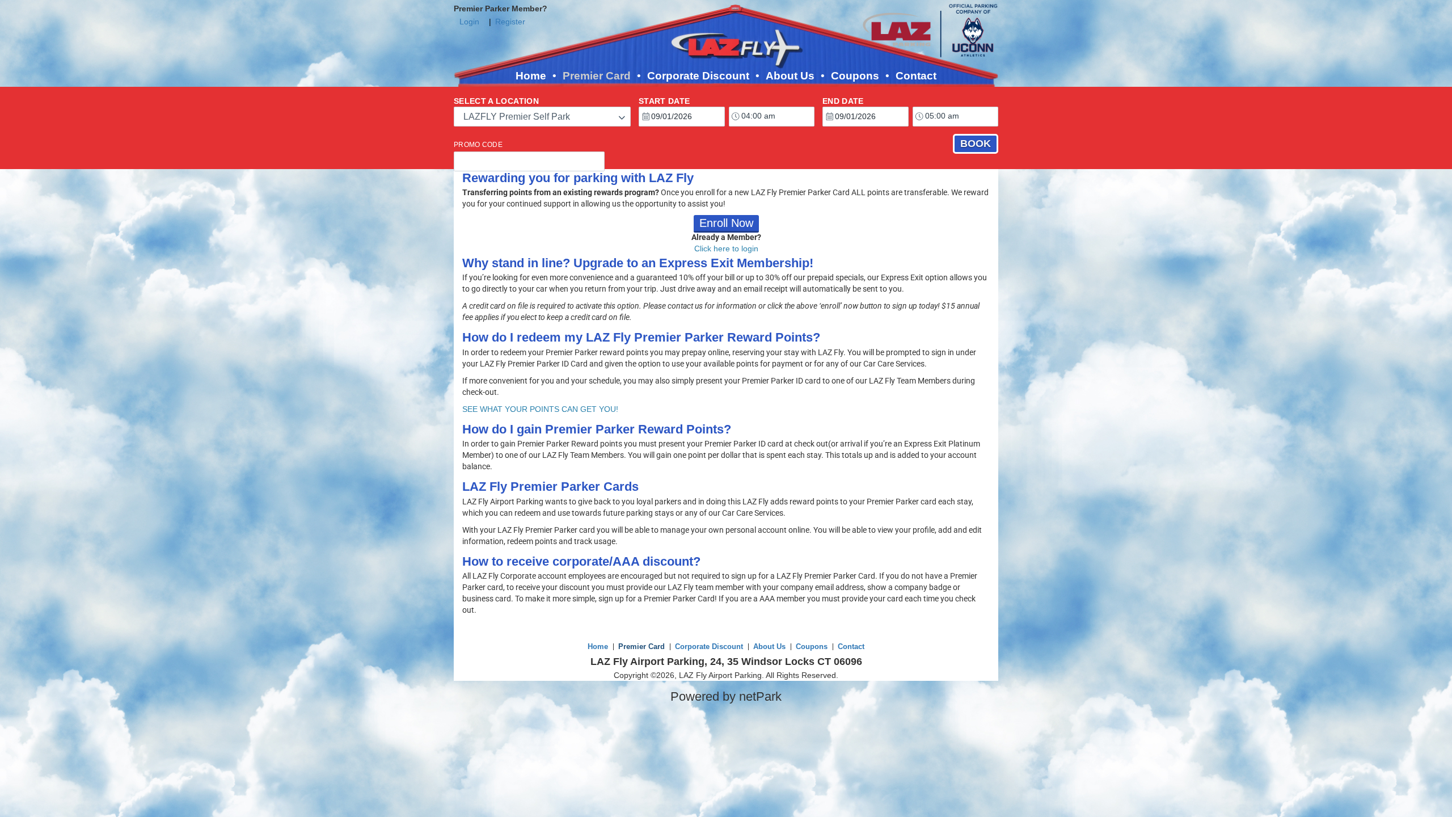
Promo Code (478, 145)
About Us (790, 76)
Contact (916, 76)
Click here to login (726, 248)
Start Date (664, 101)
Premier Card (597, 76)
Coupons (855, 76)
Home (531, 76)
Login (469, 21)
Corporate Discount (698, 76)
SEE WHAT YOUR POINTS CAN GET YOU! (540, 409)
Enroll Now (726, 223)
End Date (843, 101)
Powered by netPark (726, 696)
